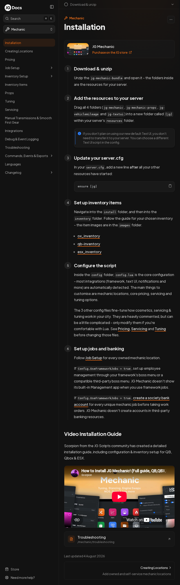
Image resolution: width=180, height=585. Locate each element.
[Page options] (171, 19)
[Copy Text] (170, 185)
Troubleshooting (17, 147)
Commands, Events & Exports (26, 156)
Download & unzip (93, 68)
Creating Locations (19, 51)
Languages (13, 164)
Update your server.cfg (98, 158)
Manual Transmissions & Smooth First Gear (28, 120)
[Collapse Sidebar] (52, 7)
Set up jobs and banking (99, 348)
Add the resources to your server (108, 98)
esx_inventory (89, 251)
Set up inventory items (97, 202)
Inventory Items (16, 84)
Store (15, 569)
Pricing (10, 59)
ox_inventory (88, 236)
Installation (13, 43)
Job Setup (12, 68)
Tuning (10, 101)
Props (9, 93)
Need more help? (23, 578)
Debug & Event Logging (22, 139)
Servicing (11, 110)
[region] (124, 186)
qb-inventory (88, 243)
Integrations (14, 131)
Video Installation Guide (92, 433)
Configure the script (95, 265)
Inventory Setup (16, 76)
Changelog (13, 172)
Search (31, 18)
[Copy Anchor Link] (115, 68)
